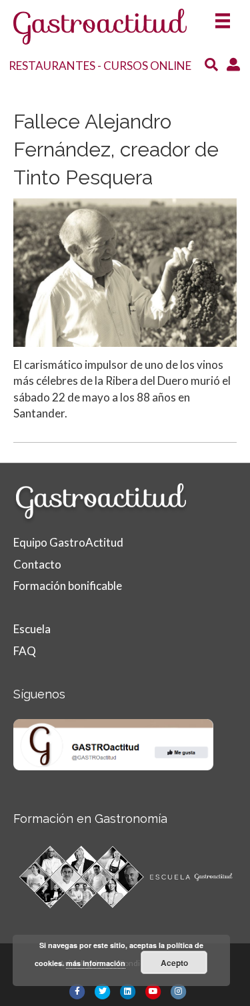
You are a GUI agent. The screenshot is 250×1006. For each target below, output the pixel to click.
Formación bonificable (67, 586)
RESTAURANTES (52, 66)
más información (95, 963)
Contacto (37, 564)
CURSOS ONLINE (147, 66)
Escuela (32, 629)
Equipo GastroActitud (68, 542)
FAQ (24, 651)
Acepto (174, 963)
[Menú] (223, 17)
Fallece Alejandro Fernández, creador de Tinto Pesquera (116, 149)
